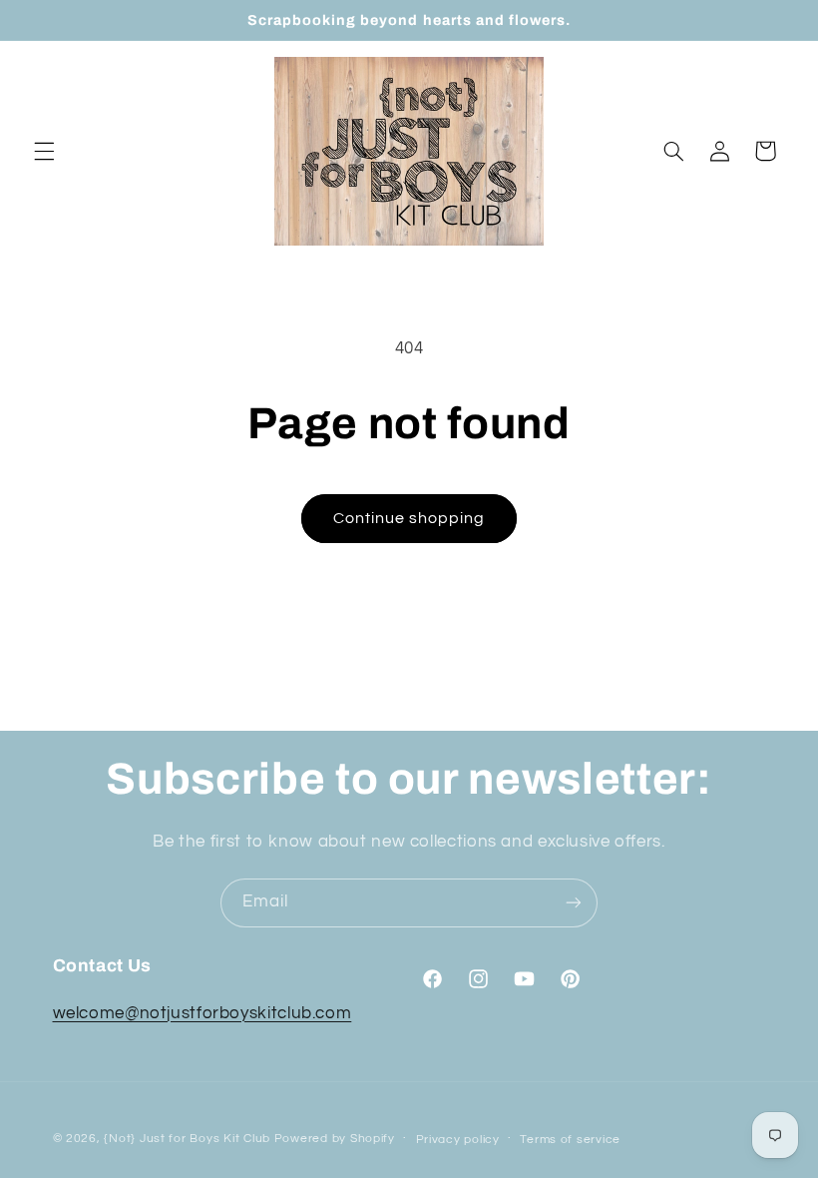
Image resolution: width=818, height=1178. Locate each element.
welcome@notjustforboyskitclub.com (202, 1013)
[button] (44, 151)
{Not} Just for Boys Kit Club (187, 1138)
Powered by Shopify (334, 1138)
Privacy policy (458, 1139)
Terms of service (570, 1139)
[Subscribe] (574, 903)
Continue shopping (409, 518)
